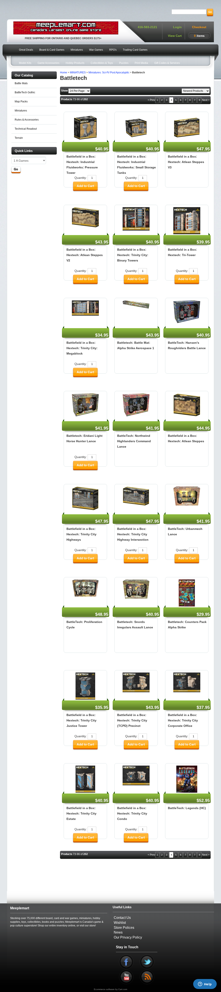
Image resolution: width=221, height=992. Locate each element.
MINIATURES (78, 72)
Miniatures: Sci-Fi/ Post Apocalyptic (108, 72)
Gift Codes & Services (167, 63)
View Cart (175, 35)
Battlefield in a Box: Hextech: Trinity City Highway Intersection (132, 534)
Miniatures (77, 49)
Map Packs (21, 101)
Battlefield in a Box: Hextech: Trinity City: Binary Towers (132, 255)
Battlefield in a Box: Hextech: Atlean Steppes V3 (186, 162)
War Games (96, 49)
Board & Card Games (51, 49)
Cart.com (122, 989)
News (118, 932)
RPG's (113, 49)
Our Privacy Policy (128, 937)
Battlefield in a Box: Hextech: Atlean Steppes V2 (84, 255)
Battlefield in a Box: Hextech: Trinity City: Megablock (82, 348)
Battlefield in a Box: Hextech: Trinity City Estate (81, 813)
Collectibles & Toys (102, 63)
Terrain (19, 137)
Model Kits (25, 63)
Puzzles (123, 63)
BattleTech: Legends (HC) (187, 808)
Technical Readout (26, 128)
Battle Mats (21, 83)
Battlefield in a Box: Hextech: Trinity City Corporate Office (183, 720)
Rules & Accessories (27, 119)
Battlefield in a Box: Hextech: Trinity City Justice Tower (81, 720)
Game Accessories (48, 63)
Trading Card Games (135, 49)
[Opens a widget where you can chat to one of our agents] (205, 984)
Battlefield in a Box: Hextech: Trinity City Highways (81, 534)
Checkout (199, 27)
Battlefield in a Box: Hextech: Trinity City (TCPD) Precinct (132, 720)
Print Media (141, 63)
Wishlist (120, 922)
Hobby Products (75, 63)
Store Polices (124, 927)
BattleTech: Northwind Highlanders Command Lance (134, 441)
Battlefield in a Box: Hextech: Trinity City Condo (132, 813)
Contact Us (122, 917)
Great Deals (26, 49)
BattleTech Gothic (25, 92)
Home (63, 72)
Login (177, 27)
